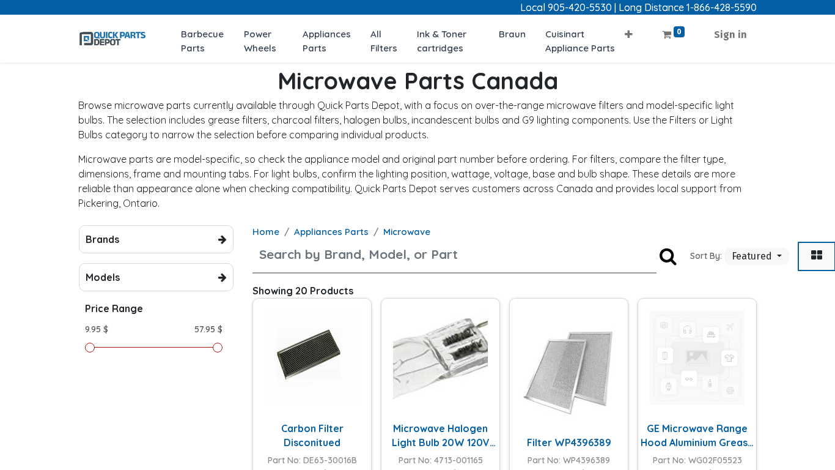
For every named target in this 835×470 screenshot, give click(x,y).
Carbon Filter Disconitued (312, 435)
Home (265, 231)
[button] (629, 31)
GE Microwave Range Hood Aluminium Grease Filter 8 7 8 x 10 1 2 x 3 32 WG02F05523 (697, 435)
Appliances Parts (331, 231)
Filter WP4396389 (569, 442)
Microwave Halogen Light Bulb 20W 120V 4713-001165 (441, 435)
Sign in (730, 34)
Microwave (406, 231)
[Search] (668, 256)
